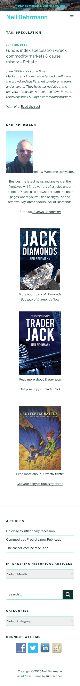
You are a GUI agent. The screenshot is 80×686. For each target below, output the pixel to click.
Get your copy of (40, 389)
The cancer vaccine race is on (27, 548)
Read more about (40, 379)
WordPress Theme (29, 676)
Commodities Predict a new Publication (34, 539)
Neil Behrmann (27, 17)
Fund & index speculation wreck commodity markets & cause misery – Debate (36, 56)
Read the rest (30, 106)
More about (40, 294)
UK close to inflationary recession (30, 531)
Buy (36, 299)
